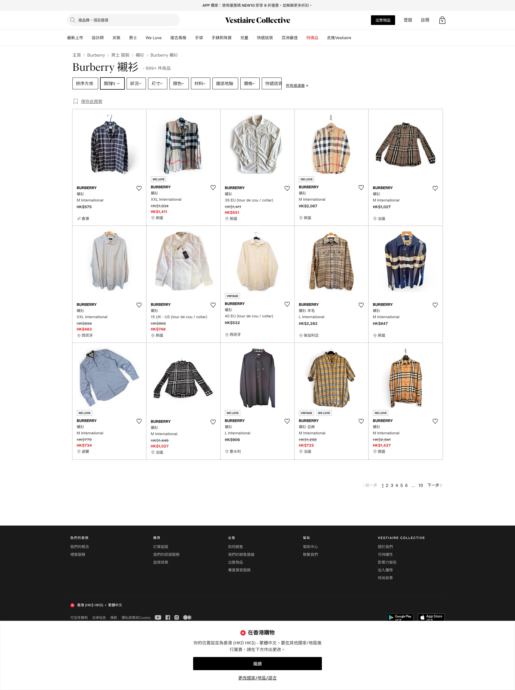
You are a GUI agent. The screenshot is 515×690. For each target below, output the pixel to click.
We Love (154, 38)
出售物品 (383, 20)
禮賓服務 (77, 554)
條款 (113, 617)
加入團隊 (385, 570)
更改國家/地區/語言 (257, 678)
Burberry (96, 55)
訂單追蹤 (160, 547)
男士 (133, 38)
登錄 (408, 20)
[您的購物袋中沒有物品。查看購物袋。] (442, 20)
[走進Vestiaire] (356, 38)
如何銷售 (235, 547)
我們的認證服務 (166, 554)
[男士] (141, 38)
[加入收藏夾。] (139, 188)
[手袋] (207, 38)
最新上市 (75, 38)
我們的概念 (79, 547)
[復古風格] (191, 38)
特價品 (312, 38)
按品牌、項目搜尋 (93, 20)
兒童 (244, 38)
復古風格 (178, 38)
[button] (442, 20)
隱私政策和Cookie (136, 617)
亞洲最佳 (290, 38)
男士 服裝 (120, 55)
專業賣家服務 (239, 570)
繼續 (257, 663)
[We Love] (166, 38)
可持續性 (385, 554)
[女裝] (125, 38)
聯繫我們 (310, 554)
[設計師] (108, 38)
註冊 (425, 20)
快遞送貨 (265, 38)
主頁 (76, 55)
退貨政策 (160, 562)
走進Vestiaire (339, 38)
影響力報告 (387, 562)
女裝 (116, 38)
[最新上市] (87, 38)
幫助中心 (310, 547)
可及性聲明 (79, 617)
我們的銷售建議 (241, 554)
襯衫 (140, 55)
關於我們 (385, 547)
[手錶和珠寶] (236, 38)
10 (420, 485)
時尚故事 (385, 578)
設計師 (98, 38)
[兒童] (253, 38)
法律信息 (99, 617)
